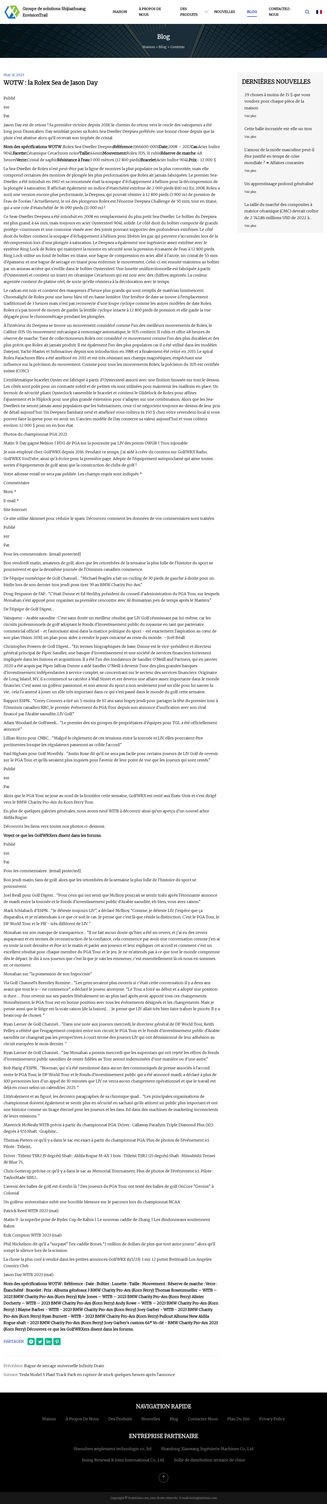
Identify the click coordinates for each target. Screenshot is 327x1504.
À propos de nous (150, 12)
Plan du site (238, 1418)
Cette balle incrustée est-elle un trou (278, 128)
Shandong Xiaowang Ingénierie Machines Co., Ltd (207, 1448)
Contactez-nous (280, 12)
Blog (252, 12)
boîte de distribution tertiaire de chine (209, 1460)
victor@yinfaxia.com (203, 1498)
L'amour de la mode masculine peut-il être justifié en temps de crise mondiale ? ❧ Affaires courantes (279, 156)
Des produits (189, 12)
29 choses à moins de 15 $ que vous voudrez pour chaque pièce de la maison (277, 101)
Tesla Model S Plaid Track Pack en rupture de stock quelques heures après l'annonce (97, 1374)
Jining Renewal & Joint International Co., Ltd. (123, 1460)
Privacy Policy (272, 1418)
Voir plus (250, 116)
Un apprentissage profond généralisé (278, 183)
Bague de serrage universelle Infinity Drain (64, 1365)
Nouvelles (224, 12)
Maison (120, 12)
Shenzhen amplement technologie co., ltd (113, 1448)
